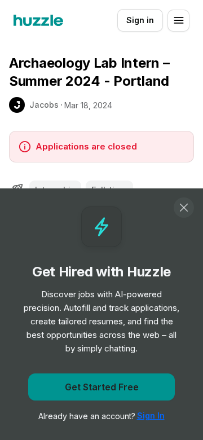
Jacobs (44, 104)
